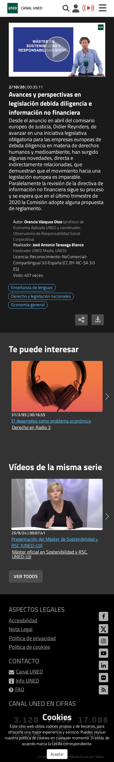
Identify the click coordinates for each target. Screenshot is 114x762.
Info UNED (27, 681)
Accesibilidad (23, 620)
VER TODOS (26, 576)
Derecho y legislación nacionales (41, 296)
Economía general (27, 304)
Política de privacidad (32, 638)
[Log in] (76, 9)
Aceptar (57, 754)
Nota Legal (20, 629)
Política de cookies (29, 647)
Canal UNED (29, 672)
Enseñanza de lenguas (32, 287)
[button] (107, 396)
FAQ (19, 689)
